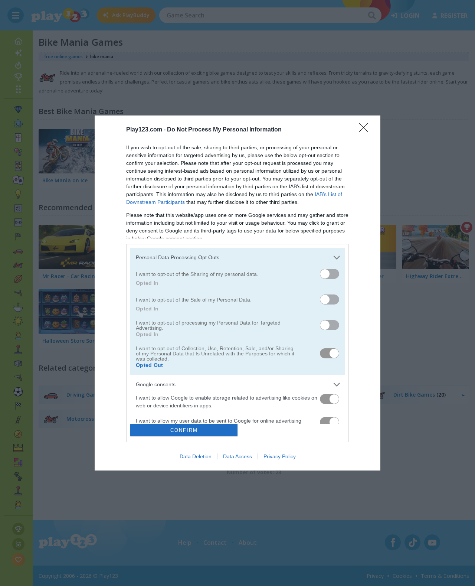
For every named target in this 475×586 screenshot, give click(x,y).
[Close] (366, 130)
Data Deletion (196, 456)
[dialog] (237, 293)
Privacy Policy (279, 456)
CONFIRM (184, 430)
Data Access (237, 456)
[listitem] (237, 257)
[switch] (329, 274)
